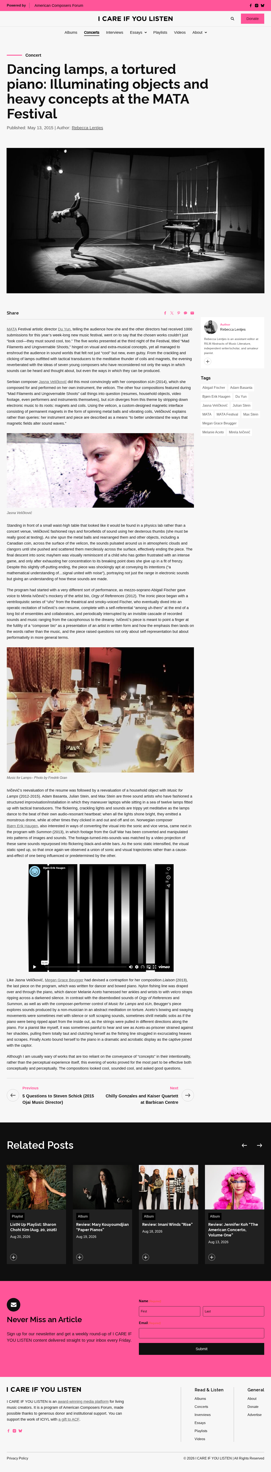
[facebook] (250, 5)
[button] (252, 19)
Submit (201, 1349)
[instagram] (256, 5)
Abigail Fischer (213, 387)
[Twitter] (172, 313)
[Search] (232, 19)
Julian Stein (241, 405)
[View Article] (36, 1214)
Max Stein (250, 414)
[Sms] (185, 313)
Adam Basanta (241, 387)
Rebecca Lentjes (87, 127)
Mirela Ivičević (239, 432)
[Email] (192, 313)
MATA (12, 329)
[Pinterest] (178, 313)
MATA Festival (227, 414)
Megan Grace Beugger (64, 980)
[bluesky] (262, 5)
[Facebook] (165, 313)
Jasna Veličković (53, 382)
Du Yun (64, 329)
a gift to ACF (68, 1419)
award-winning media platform (83, 1401)
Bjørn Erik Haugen (22, 826)
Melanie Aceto (213, 432)
